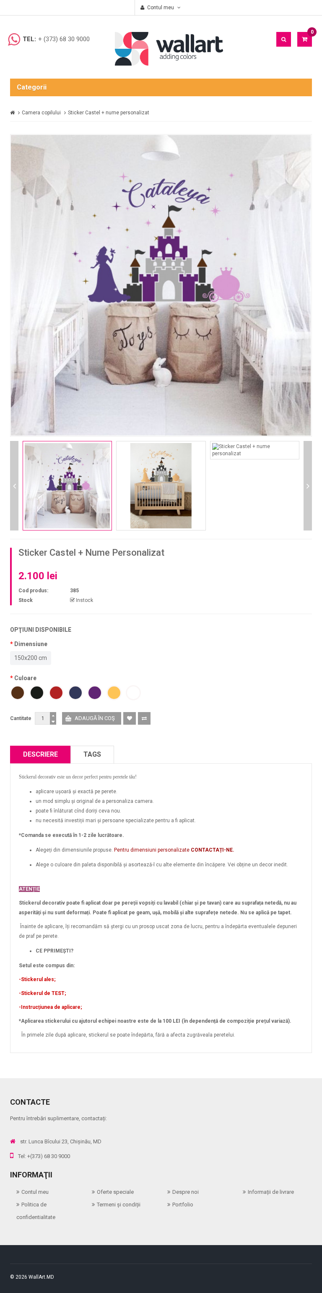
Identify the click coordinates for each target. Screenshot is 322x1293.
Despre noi (185, 1192)
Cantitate (20, 718)
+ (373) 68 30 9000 (64, 39)
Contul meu (35, 1192)
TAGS (92, 754)
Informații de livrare (271, 1192)
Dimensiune (30, 644)
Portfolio (182, 1204)
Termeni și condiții (118, 1204)
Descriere (40, 754)
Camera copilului (41, 113)
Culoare (25, 678)
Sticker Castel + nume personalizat (108, 113)
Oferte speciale (115, 1192)
